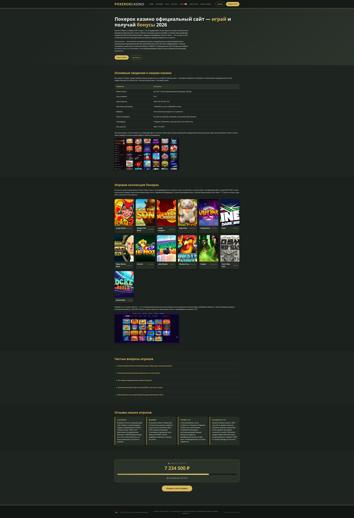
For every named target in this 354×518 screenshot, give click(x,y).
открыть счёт (232, 4)
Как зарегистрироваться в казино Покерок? (135, 380)
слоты (183, 4)
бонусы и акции (205, 4)
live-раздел (159, 4)
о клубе (151, 4)
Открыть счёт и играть (177, 488)
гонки (167, 4)
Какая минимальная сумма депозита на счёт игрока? (139, 373)
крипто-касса (193, 4)
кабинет (220, 4)
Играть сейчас (122, 57)
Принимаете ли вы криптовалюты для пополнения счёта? (140, 395)
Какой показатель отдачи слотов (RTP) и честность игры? (140, 387)
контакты (174, 4)
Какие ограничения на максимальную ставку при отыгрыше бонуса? (145, 366)
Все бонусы (136, 57)
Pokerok (129, 4)
